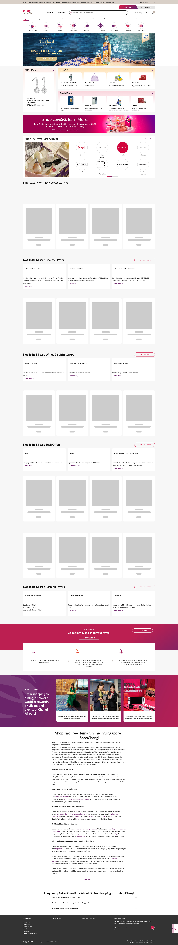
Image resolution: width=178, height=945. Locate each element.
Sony (67, 797)
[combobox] (98, 12)
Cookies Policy (151, 940)
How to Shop (26, 922)
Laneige (114, 834)
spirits (91, 816)
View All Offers (145, 260)
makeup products (80, 834)
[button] (144, 63)
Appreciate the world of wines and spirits (71, 814)
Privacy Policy (130, 940)
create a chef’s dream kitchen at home (76, 799)
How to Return (27, 929)
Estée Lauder (80, 836)
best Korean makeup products (86, 829)
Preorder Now (75, 466)
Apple (57, 797)
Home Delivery (27, 926)
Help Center (26, 924)
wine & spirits (110, 777)
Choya (103, 816)
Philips (62, 797)
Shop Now (28, 286)
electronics (95, 777)
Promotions (61, 12)
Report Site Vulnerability (30, 933)
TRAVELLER (89, 637)
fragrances (59, 849)
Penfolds (76, 816)
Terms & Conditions (140, 940)
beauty (88, 777)
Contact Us (26, 931)
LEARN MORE (142, 630)
